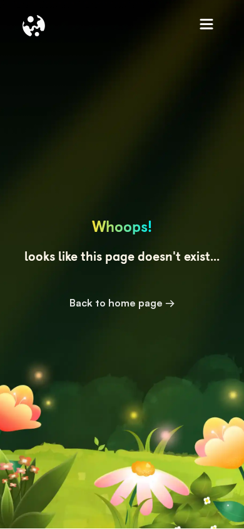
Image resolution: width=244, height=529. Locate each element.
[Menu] (207, 26)
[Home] (34, 25)
